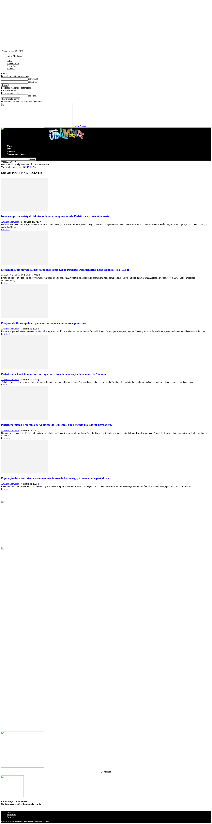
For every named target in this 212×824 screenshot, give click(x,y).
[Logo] (23, 141)
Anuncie (11, 69)
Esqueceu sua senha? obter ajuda (16, 88)
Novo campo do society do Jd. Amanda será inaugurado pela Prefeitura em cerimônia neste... (56, 216)
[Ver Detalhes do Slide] (106, 634)
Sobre (9, 61)
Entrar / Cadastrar (15, 56)
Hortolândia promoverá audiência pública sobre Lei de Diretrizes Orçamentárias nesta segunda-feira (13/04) (65, 269)
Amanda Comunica (10, 222)
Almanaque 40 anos (16, 154)
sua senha (32, 82)
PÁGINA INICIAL (27, 167)
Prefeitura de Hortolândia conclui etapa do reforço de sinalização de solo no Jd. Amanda (53, 374)
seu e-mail (32, 95)
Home (10, 146)
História (11, 151)
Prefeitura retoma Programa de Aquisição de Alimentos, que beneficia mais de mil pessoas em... (57, 424)
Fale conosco (13, 63)
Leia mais (5, 229)
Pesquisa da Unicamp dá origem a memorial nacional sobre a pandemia (43, 323)
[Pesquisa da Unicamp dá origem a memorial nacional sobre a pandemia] (24, 317)
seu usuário (33, 79)
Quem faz (11, 66)
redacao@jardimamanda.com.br (25, 804)
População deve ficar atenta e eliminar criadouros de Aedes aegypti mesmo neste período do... (56, 478)
